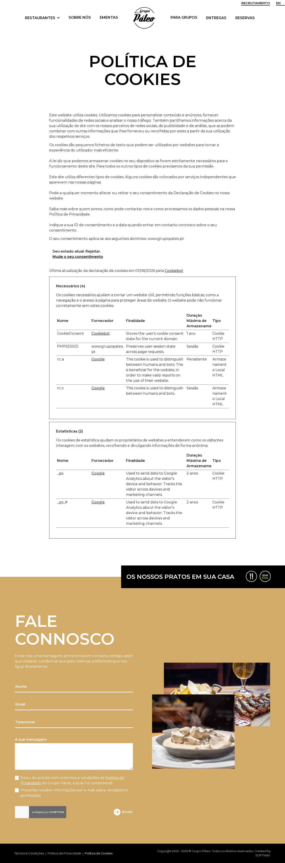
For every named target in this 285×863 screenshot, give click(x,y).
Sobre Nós (80, 17)
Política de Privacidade (64, 853)
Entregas (216, 18)
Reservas (245, 18)
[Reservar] (251, 576)
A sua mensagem (31, 739)
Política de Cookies (98, 853)
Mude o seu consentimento (78, 257)
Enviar (127, 812)
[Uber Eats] (265, 576)
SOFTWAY (262, 855)
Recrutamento (255, 3)
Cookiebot (174, 271)
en (278, 3)
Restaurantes (40, 18)
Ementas (109, 17)
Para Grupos (184, 17)
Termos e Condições (29, 853)
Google (98, 359)
